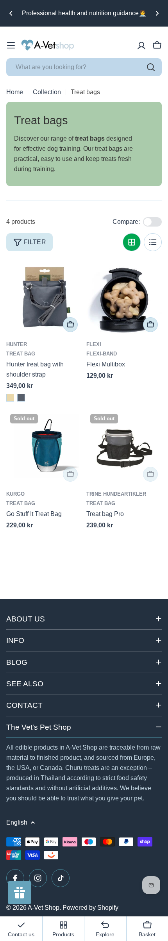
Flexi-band (101, 354)
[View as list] (153, 242)
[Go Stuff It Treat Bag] (44, 448)
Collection (47, 92)
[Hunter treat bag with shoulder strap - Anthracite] (21, 398)
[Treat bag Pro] (124, 448)
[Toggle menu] (11, 45)
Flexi (93, 344)
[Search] (150, 67)
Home (14, 92)
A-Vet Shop (43, 907)
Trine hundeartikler (116, 494)
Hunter (16, 344)
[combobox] (84, 67)
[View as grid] (132, 242)
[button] (11, 13)
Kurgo (15, 494)
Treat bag (20, 354)
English (16, 822)
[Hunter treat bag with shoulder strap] (44, 298)
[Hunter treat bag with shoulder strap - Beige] (10, 398)
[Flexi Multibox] (124, 298)
